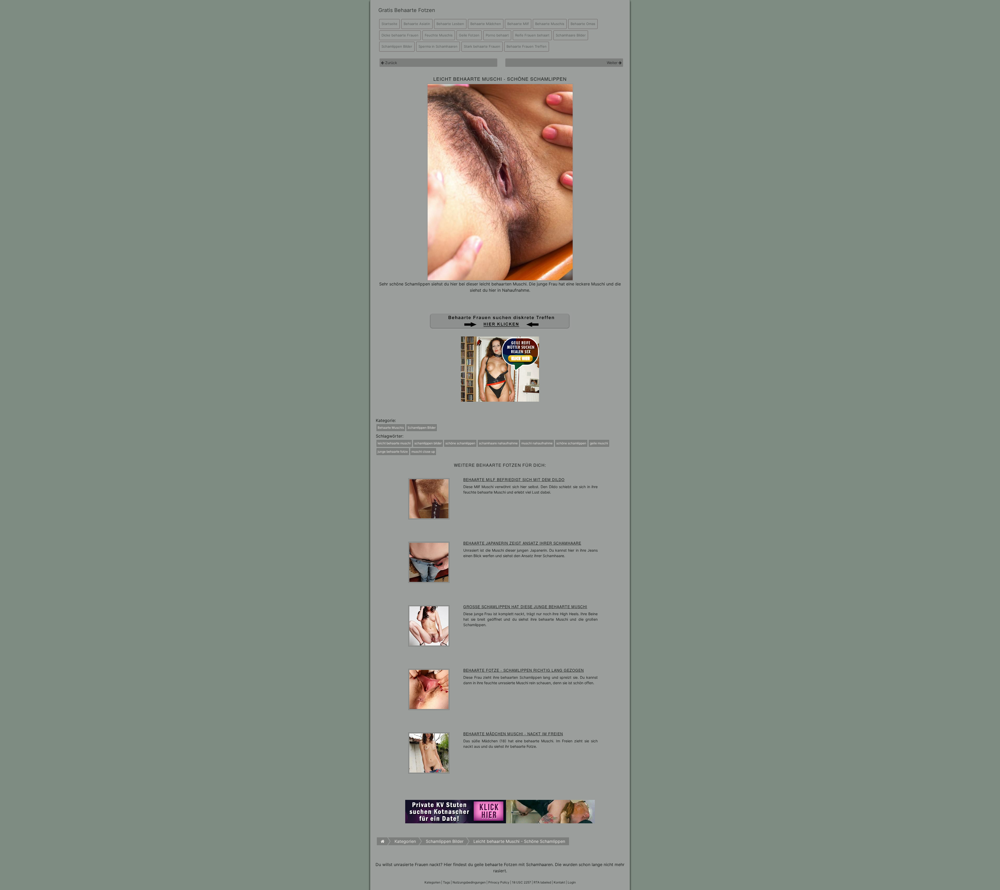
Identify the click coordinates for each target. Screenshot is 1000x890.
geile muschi (599, 443)
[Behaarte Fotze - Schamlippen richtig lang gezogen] (429, 689)
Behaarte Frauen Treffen (527, 46)
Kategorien (432, 882)
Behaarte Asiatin (417, 24)
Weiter (612, 62)
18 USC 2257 (521, 882)
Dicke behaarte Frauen (400, 35)
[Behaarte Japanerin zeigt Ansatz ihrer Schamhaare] (429, 562)
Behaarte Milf (518, 24)
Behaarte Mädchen (485, 24)
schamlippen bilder (428, 443)
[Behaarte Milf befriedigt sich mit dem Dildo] (429, 498)
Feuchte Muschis (439, 35)
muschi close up (423, 451)
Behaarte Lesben (450, 24)
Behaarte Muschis (549, 24)
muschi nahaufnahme (537, 443)
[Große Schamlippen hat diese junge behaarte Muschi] (429, 625)
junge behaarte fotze (393, 451)
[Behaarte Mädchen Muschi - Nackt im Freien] (429, 752)
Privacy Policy (498, 882)
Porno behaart (497, 35)
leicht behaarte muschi (394, 443)
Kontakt (559, 882)
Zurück (390, 62)
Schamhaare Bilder (571, 35)
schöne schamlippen (460, 443)
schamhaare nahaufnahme (498, 443)
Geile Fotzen (469, 35)
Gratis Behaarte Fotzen (406, 10)
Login (572, 882)
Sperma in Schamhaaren (438, 46)
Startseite (389, 24)
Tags (446, 882)
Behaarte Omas (583, 24)
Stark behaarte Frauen (482, 46)
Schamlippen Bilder (397, 46)
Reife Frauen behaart (532, 35)
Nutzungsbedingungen (469, 882)
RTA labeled (542, 882)
